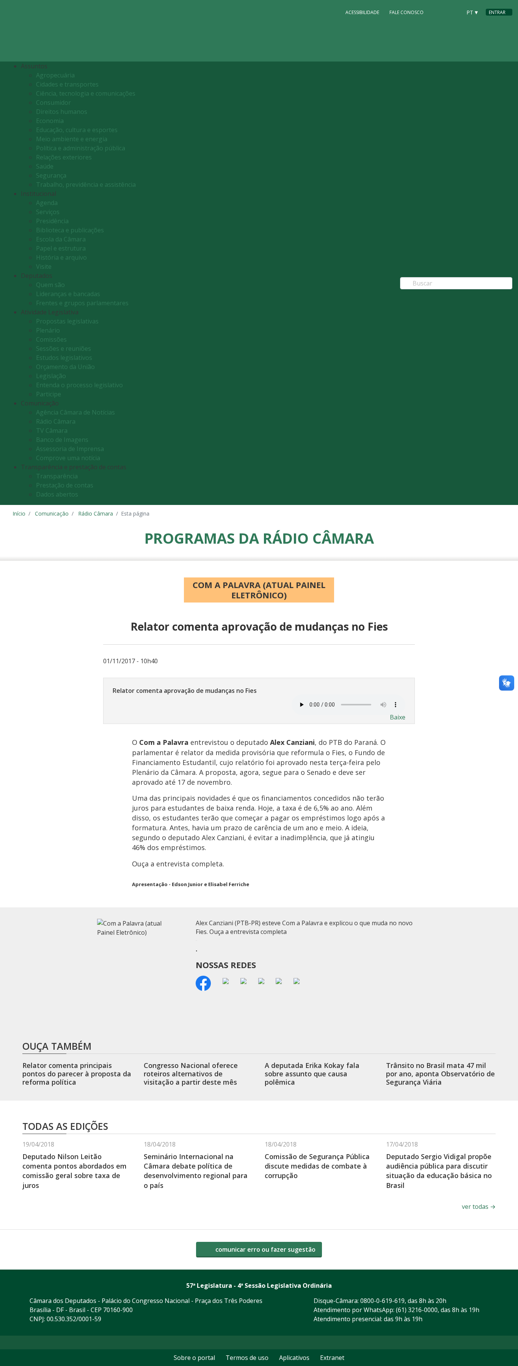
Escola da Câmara (61, 239)
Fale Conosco (406, 12)
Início (19, 513)
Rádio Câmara (55, 421)
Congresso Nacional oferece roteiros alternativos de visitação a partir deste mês (191, 1073)
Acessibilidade (362, 12)
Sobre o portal (194, 1357)
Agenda (47, 203)
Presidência (52, 221)
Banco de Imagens (62, 439)
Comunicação (52, 513)
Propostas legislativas (67, 321)
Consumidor (53, 102)
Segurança (51, 175)
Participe (48, 394)
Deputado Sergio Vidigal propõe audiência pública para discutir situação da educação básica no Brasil (439, 1171)
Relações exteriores (64, 157)
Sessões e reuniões (63, 348)
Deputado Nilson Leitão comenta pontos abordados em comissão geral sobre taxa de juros (74, 1171)
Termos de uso (247, 1357)
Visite (44, 266)
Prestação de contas (64, 485)
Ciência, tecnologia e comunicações (85, 93)
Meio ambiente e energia (71, 139)
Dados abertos (57, 494)
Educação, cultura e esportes (77, 130)
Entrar (497, 12)
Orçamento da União (65, 367)
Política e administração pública (80, 148)
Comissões (51, 339)
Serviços (48, 212)
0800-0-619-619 (382, 1301)
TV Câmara (51, 430)
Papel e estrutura (61, 248)
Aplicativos (294, 1357)
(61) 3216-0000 (417, 1310)
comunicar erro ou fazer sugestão (265, 1249)
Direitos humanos (61, 111)
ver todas (479, 1206)
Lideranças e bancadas (68, 294)
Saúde (44, 166)
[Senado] (453, 11)
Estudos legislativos (64, 357)
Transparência (57, 476)
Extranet (332, 1357)
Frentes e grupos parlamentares (82, 303)
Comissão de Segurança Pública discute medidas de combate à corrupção (317, 1166)
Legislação (51, 376)
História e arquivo (61, 257)
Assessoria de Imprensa (70, 449)
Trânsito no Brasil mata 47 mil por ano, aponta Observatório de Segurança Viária (440, 1073)
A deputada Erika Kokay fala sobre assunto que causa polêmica (312, 1073)
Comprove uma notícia (68, 458)
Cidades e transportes (67, 84)
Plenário (48, 330)
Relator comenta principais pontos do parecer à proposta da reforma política (76, 1073)
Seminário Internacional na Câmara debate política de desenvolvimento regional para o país (196, 1171)
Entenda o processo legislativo (79, 385)
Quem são (50, 285)
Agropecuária (55, 75)
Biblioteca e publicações (70, 230)
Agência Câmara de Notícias (75, 412)
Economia (50, 121)
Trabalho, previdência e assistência (86, 184)
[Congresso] (438, 11)
